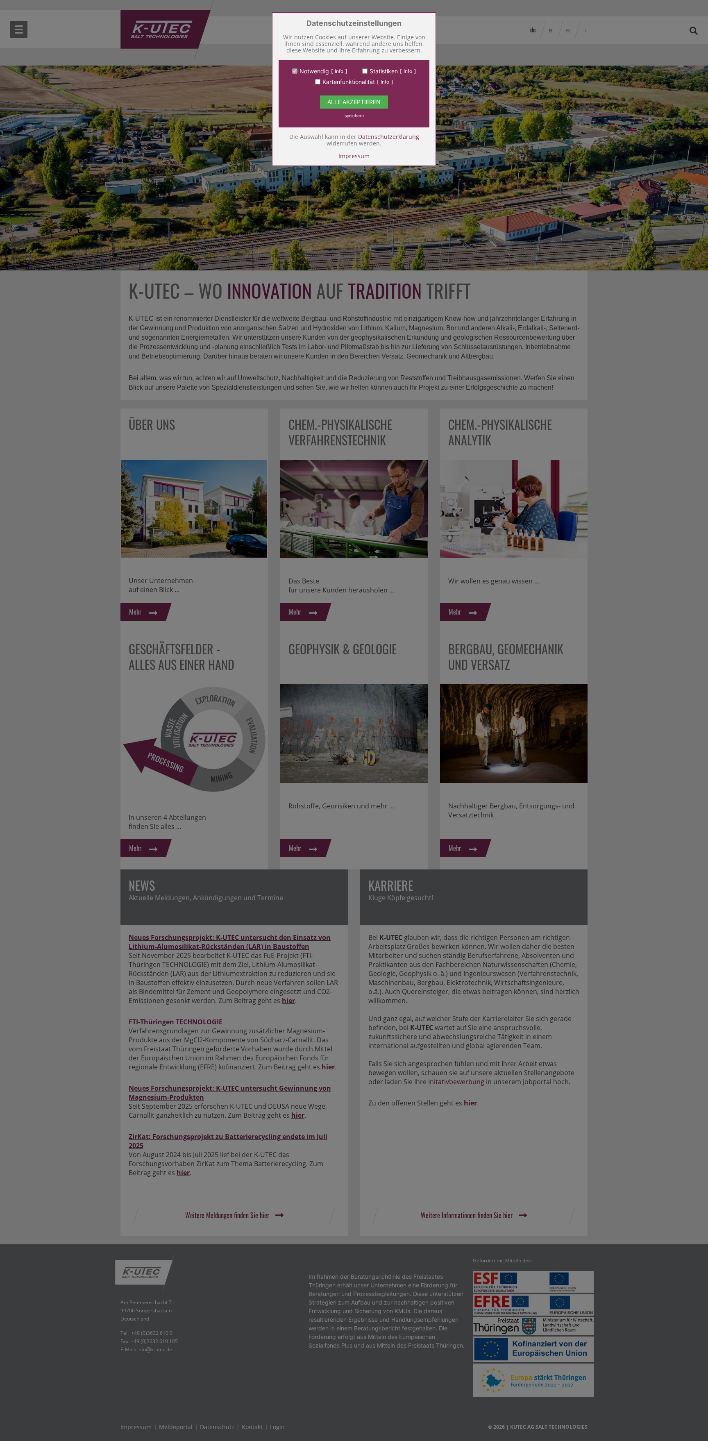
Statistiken (384, 71)
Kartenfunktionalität (348, 82)
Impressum (354, 156)
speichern (354, 115)
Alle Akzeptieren (354, 101)
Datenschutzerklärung (388, 137)
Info (339, 71)
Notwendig (314, 71)
